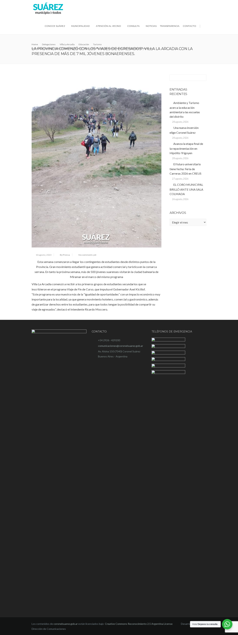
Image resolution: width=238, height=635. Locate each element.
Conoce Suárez (55, 26)
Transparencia (169, 26)
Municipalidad (80, 26)
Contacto (189, 26)
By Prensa (65, 254)
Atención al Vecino (108, 26)
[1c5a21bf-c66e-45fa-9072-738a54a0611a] (96, 160)
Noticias (151, 26)
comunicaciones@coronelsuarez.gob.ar (120, 345)
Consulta (133, 26)
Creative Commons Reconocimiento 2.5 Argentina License (139, 623)
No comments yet (87, 254)
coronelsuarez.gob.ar (66, 623)
